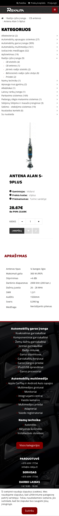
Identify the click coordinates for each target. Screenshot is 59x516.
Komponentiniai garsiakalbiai (30, 337)
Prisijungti (52, 3)
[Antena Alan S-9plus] (30, 146)
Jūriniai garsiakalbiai (30, 346)
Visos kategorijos (30, 445)
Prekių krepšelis (37, 3)
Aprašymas (15, 256)
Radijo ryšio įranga (16, 18)
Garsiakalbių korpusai (30, 358)
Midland (30, 191)
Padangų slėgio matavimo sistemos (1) (21, 99)
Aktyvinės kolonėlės (30, 429)
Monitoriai (30, 391)
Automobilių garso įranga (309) (17, 43)
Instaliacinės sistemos (31, 433)
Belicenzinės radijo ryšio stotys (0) (21, 73)
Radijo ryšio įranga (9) (12, 58)
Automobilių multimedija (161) (17, 46)
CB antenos (35, 18)
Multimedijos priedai (30, 404)
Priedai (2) (9, 76)
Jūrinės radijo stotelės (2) (17, 69)
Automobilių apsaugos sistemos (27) (20, 39)
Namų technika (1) (11, 80)
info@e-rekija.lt (30, 466)
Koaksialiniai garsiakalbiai (31, 333)
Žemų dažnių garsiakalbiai (30, 341)
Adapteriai (30, 408)
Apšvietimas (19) (10, 54)
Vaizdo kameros (30, 400)
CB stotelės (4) (11, 61)
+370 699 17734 (29, 476)
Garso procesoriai (30, 371)
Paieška (22, 3)
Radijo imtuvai (30, 350)
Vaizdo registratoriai (31, 413)
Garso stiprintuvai (30, 354)
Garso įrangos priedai (30, 363)
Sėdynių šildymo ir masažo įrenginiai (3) (22, 103)
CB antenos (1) (11, 65)
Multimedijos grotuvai (31, 387)
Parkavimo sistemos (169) (14, 95)
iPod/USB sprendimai (30, 367)
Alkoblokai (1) (8, 88)
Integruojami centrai (30, 396)
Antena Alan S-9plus (14, 21)
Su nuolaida (7, 114)
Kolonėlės (30, 424)
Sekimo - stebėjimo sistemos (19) (18, 106)
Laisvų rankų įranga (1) (13, 91)
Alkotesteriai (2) (9, 35)
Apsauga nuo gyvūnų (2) (14, 84)
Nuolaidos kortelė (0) (12, 110)
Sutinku (29, 510)
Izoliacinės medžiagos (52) (15, 50)
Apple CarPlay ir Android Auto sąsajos (30, 383)
